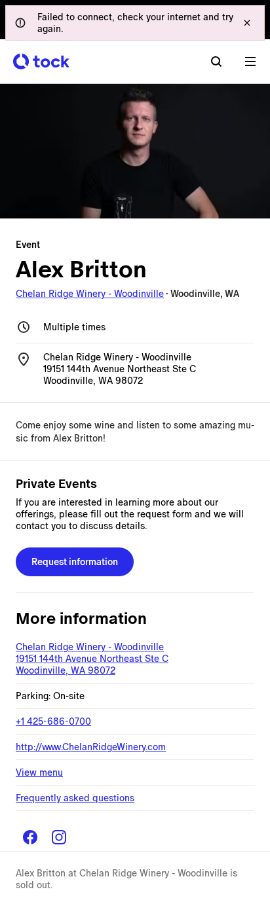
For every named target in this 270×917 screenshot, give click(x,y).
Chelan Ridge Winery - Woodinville (90, 293)
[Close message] (247, 23)
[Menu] (250, 61)
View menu (39, 772)
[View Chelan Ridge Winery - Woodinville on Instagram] (59, 837)
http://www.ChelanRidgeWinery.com (91, 747)
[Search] (216, 61)
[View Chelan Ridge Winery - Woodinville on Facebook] (30, 837)
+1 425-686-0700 (53, 721)
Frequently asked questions (75, 798)
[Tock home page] (41, 61)
